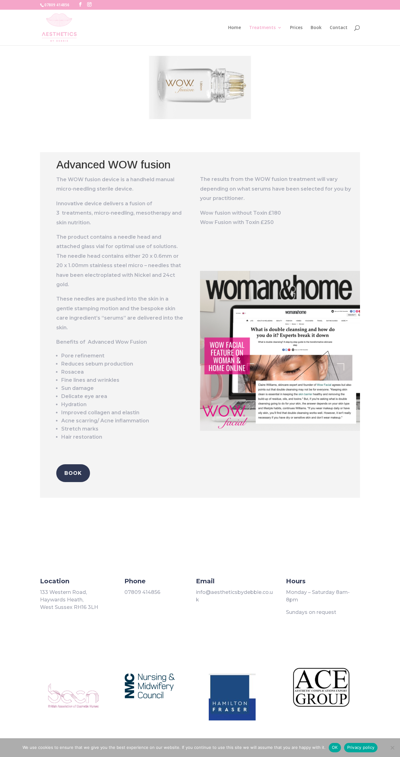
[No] (392, 748)
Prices (296, 27)
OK (335, 747)
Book (316, 27)
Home (234, 27)
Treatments (262, 27)
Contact (339, 27)
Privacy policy (361, 747)
